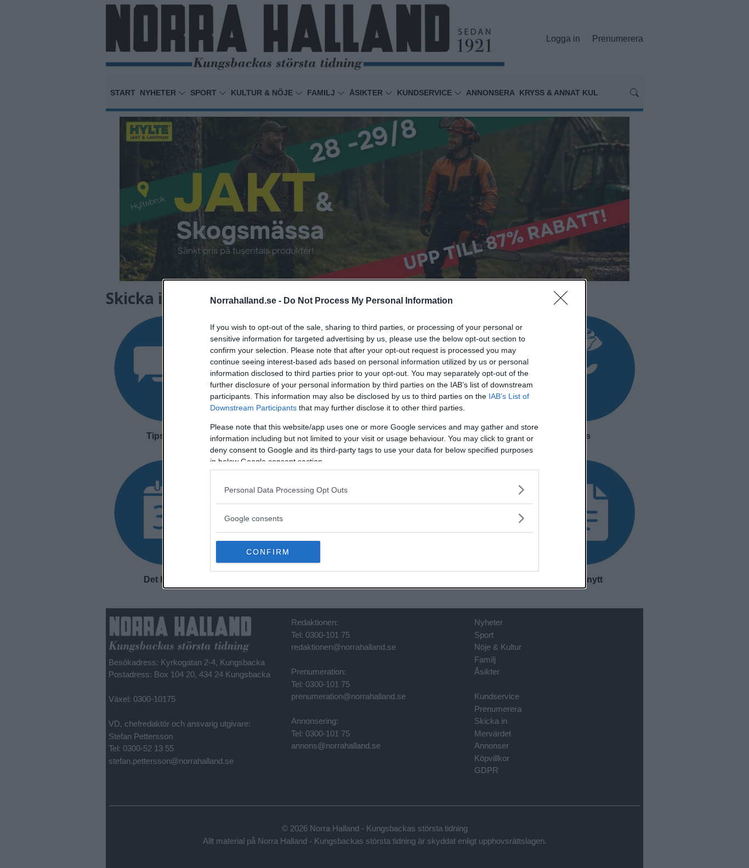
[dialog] (374, 434)
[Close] (564, 301)
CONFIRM (268, 551)
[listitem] (374, 489)
